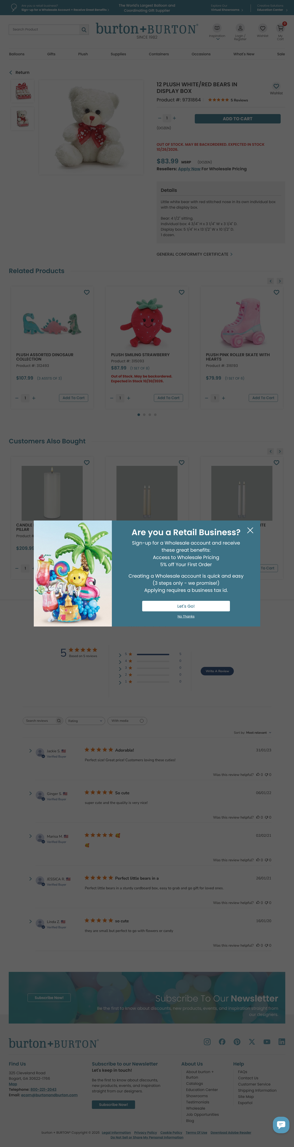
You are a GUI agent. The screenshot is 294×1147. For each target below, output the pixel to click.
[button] (281, 1125)
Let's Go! (186, 606)
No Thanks (186, 616)
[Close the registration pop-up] (250, 530)
